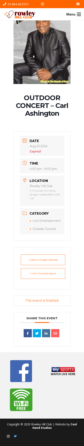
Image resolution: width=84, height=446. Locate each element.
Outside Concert (44, 229)
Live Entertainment (47, 221)
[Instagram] (42, 4)
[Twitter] (15, 436)
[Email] (55, 333)
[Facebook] (78, 4)
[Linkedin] (46, 333)
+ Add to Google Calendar (43, 259)
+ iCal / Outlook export (43, 273)
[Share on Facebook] (28, 333)
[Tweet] (37, 333)
